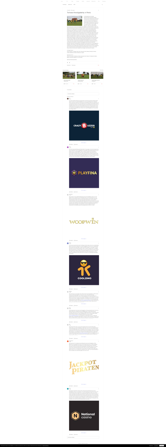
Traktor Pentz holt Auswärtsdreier (81, 81)
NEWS (74, 4)
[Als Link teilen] (69, 62)
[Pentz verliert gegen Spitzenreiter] (69, 75)
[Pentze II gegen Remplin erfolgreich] (97, 75)
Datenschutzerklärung (46, 445)
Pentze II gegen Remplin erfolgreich (96, 81)
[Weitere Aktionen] (98, 10)
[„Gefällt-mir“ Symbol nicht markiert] (69, 144)
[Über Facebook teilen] (67, 62)
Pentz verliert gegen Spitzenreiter (67, 81)
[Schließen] (164, 445)
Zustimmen (161, 445)
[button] (102, 4)
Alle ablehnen (156, 445)
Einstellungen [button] (151, 445)
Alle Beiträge (64, 4)
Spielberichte (70, 4)
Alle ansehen (101, 70)
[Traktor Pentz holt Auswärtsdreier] (83, 75)
